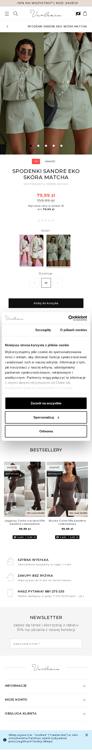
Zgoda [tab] (15, 330)
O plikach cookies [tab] (73, 330)
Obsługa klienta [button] (21, 713)
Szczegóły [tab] (43, 330)
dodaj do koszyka (46, 303)
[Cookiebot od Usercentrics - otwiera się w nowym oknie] (68, 318)
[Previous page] (7, 93)
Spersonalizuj (43, 417)
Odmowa (46, 431)
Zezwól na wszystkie (46, 403)
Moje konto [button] (16, 699)
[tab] (30, 146)
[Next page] (85, 93)
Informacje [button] (16, 686)
